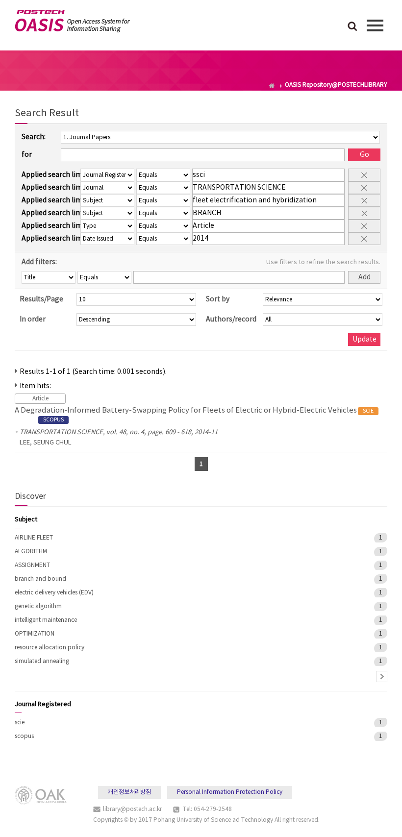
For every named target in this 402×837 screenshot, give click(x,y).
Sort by (217, 299)
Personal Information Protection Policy (229, 792)
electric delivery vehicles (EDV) (54, 593)
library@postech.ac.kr (132, 809)
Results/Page (41, 299)
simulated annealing (42, 661)
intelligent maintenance (46, 620)
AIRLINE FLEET (34, 538)
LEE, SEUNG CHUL (46, 442)
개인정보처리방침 (129, 792)
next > (381, 676)
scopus (24, 736)
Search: (34, 137)
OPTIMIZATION (34, 634)
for (27, 155)
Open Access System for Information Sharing (72, 21)
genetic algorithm (38, 606)
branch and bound (40, 579)
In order (33, 319)
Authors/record (231, 319)
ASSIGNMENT (32, 565)
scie (20, 722)
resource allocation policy (49, 647)
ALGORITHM (31, 551)
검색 (352, 27)
